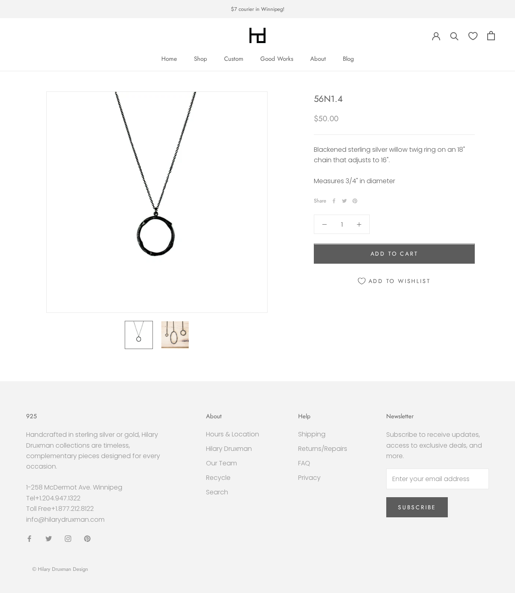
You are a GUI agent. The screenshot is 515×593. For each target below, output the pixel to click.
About (318, 58)
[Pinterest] (354, 200)
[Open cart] (491, 35)
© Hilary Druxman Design (60, 569)
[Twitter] (344, 200)
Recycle (218, 477)
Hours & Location (232, 434)
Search (217, 492)
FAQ (304, 463)
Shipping (311, 434)
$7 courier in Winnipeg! (257, 9)
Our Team (221, 463)
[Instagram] (68, 538)
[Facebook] (334, 200)
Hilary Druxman (229, 448)
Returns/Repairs (322, 448)
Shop (200, 58)
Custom (233, 58)
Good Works (276, 58)
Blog (348, 58)
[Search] (454, 35)
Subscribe (417, 507)
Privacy (309, 477)
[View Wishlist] (473, 35)
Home (169, 58)
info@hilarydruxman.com (65, 519)
